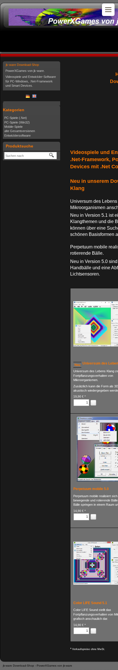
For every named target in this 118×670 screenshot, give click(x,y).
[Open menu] (108, 9)
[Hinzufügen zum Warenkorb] (93, 403)
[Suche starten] (52, 155)
